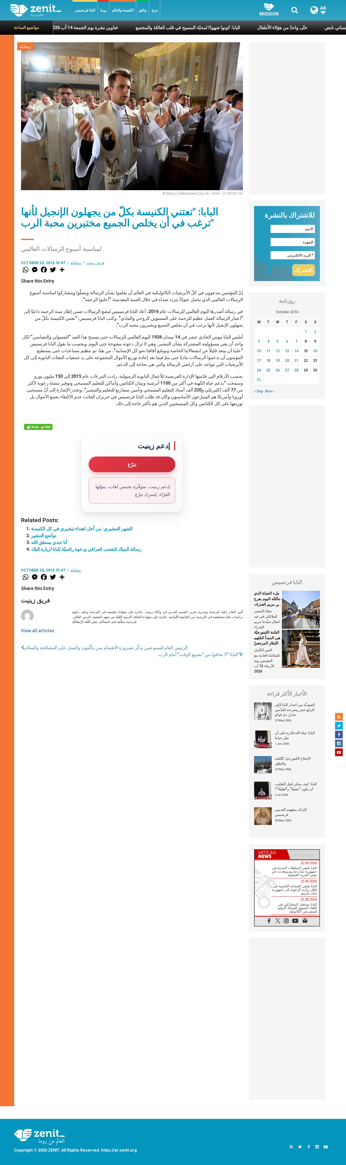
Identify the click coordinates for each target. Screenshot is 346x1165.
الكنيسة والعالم (123, 10)
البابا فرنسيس (85, 10)
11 (268, 351)
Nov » (269, 391)
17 (259, 361)
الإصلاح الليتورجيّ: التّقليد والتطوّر (293, 760)
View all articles (37, 630)
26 (278, 370)
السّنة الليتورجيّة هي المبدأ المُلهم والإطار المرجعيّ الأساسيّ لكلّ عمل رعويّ (267, 643)
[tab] (271, 854)
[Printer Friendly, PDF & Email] (38, 427)
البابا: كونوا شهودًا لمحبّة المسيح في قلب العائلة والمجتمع (153, 27)
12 (278, 351)
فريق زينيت (95, 263)
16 (315, 351)
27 (287, 370)
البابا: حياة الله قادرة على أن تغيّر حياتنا (295, 735)
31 (259, 380)
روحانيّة (25, 46)
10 (259, 351)
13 (287, 351)
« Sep (258, 391)
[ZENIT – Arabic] (41, 10)
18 (268, 361)
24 (259, 370)
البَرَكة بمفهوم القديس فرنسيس (291, 812)
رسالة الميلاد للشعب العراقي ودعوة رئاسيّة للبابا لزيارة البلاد (86, 549)
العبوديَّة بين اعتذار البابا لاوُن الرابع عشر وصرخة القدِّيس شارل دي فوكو (295, 710)
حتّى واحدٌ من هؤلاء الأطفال (248, 27)
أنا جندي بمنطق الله (49, 542)
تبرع (155, 10)
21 (296, 361)
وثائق (143, 10)
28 (296, 370)
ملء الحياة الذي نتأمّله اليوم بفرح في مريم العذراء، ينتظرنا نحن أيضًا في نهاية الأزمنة (267, 604)
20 (287, 361)
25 (268, 370)
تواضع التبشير (43, 535)
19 (278, 361)
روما (103, 10)
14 (296, 351)
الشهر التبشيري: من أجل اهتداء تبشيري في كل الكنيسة (81, 528)
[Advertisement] (287, 118)
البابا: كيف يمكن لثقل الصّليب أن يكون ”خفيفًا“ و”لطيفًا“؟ (296, 786)
